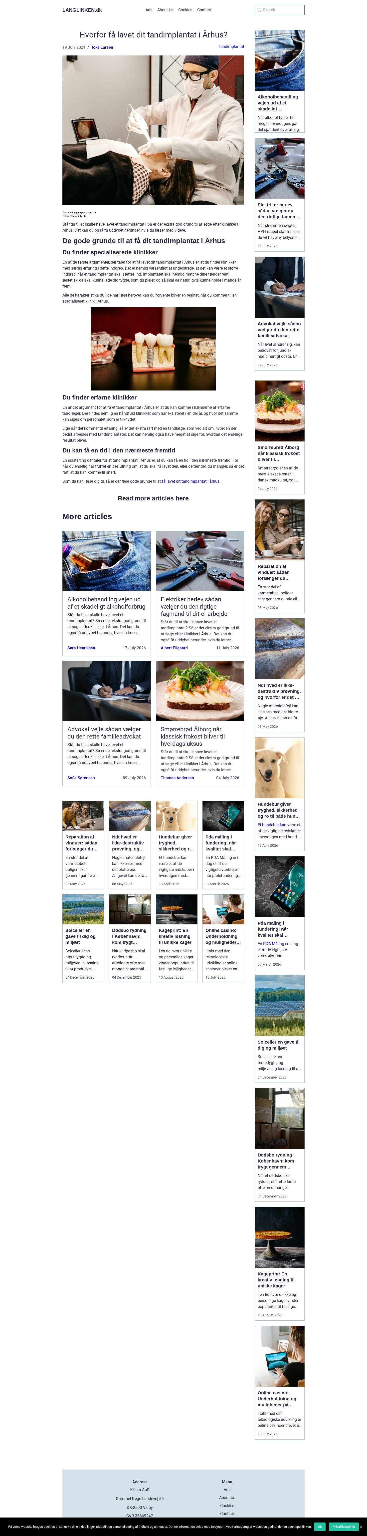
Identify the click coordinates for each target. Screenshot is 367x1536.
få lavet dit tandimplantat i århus (190, 481)
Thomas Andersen (177, 777)
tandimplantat (231, 46)
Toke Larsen (102, 47)
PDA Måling (273, 943)
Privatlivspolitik (344, 1527)
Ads (149, 9)
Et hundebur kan (272, 824)
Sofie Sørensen (81, 777)
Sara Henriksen (81, 648)
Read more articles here (153, 498)
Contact (204, 9)
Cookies (185, 9)
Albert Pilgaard (174, 648)
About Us (165, 9)
